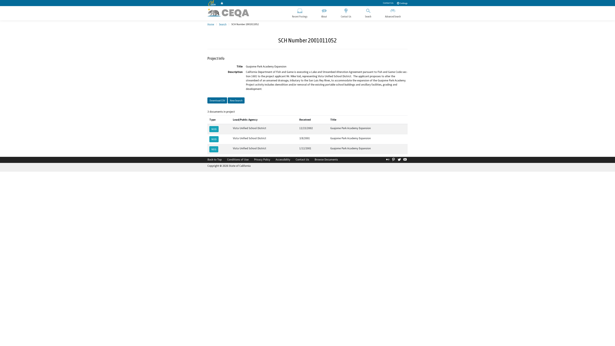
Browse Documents (326, 159)
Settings (403, 3)
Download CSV (217, 100)
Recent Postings (300, 16)
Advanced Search (393, 16)
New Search (236, 100)
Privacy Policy (262, 159)
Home (210, 24)
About (324, 16)
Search (368, 16)
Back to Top (214, 159)
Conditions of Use (238, 159)
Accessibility (283, 159)
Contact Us (388, 2)
